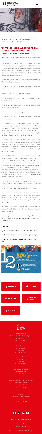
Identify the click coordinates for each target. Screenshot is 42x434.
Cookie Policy (21, 424)
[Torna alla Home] (11, 4)
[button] (37, 4)
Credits (30, 431)
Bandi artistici (35, 57)
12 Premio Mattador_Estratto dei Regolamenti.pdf (20, 230)
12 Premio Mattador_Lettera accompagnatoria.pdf (20, 235)
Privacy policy (21, 426)
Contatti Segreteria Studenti (21, 419)
